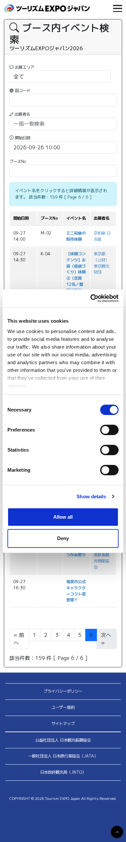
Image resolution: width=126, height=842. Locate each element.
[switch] (109, 430)
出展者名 (21, 114)
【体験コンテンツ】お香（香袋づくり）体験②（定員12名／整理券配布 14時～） (76, 275)
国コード (22, 90)
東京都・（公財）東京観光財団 (101, 263)
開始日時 (22, 138)
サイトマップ (63, 723)
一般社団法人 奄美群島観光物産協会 (101, 555)
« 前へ (19, 638)
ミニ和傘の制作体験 (76, 236)
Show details (91, 496)
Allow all (63, 517)
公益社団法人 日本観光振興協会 (63, 740)
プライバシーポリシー (63, 691)
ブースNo (17, 161)
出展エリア (24, 67)
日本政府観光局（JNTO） (63, 772)
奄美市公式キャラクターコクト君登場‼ (76, 591)
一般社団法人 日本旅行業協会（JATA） (63, 756)
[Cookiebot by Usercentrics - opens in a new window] (91, 298)
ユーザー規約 (63, 707)
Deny (63, 538)
